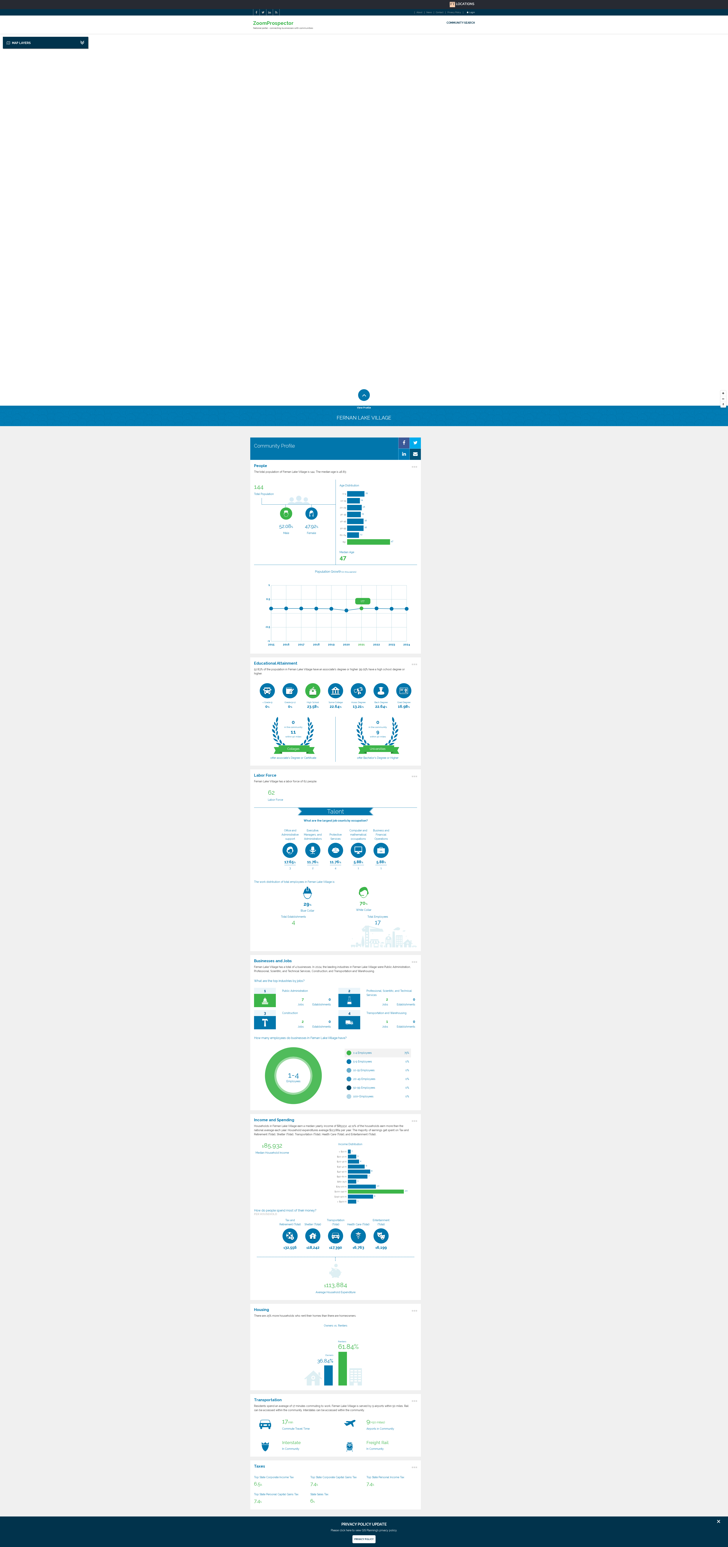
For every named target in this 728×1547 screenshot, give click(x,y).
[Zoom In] (723, 393)
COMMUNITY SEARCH (460, 22)
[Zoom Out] (723, 399)
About (419, 12)
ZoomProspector (273, 23)
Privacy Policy (454, 12)
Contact (439, 12)
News (429, 12)
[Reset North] (723, 405)
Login (472, 12)
